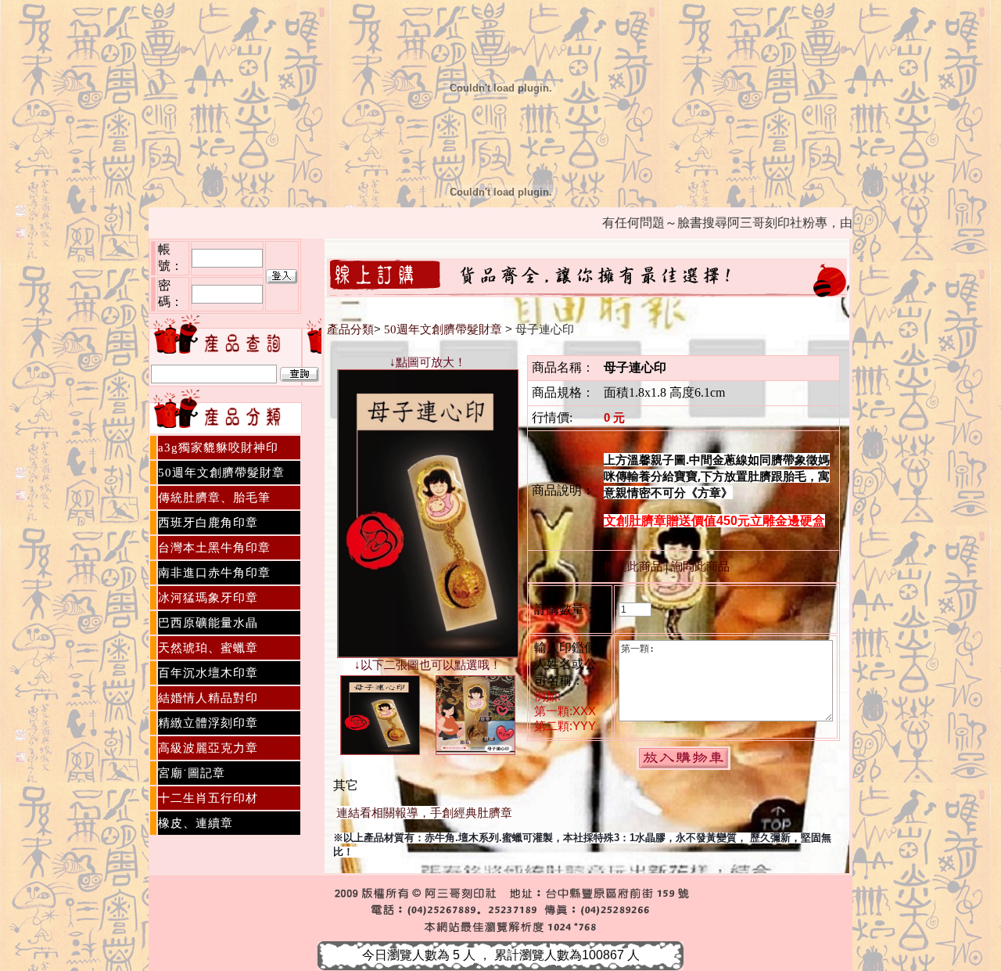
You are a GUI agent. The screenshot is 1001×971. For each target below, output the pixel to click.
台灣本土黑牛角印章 (214, 547)
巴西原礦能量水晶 (208, 623)
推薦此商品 (633, 566)
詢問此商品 (700, 566)
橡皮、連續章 (195, 823)
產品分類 (350, 329)
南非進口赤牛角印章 (214, 572)
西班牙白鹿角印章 (208, 522)
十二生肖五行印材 (208, 798)
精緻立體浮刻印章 (208, 723)
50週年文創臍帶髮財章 (221, 472)
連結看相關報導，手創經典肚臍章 (424, 813)
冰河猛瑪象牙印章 (208, 598)
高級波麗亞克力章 (208, 748)
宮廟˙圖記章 (191, 773)
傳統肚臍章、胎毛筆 (214, 497)
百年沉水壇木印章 (208, 673)
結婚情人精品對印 (208, 698)
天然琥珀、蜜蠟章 (208, 648)
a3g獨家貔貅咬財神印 (218, 447)
